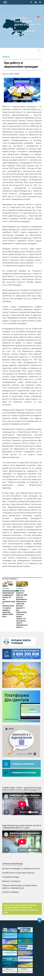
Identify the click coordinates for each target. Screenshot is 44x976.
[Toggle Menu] (5, 2)
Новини (5, 57)
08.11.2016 (14, 74)
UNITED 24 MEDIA (10, 892)
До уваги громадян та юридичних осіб (21, 868)
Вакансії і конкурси (11, 881)
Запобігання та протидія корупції (18, 872)
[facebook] (31, 2)
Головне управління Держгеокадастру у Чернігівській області (28, 26)
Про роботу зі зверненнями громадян (21, 64)
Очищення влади (10, 877)
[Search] (40, 2)
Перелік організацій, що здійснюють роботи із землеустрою (19, 886)
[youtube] (35, 2)
